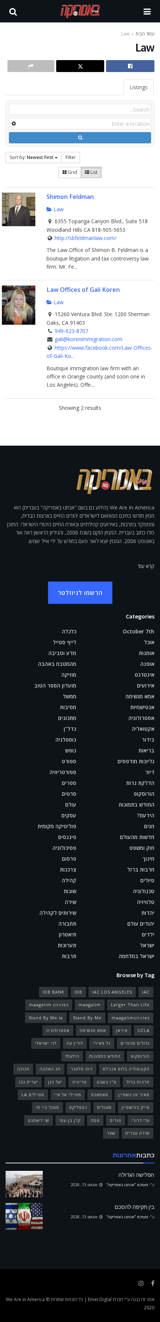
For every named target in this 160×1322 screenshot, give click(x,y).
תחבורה (67, 923)
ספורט (69, 761)
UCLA (144, 1030)
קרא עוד (146, 566)
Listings (138, 87)
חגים (149, 826)
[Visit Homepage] (80, 11)
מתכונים (67, 717)
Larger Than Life (130, 1004)
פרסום (69, 858)
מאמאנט (99, 1094)
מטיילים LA (33, 1094)
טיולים (147, 880)
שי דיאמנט (38, 1120)
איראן (122, 1030)
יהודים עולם (140, 923)
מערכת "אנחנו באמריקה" (127, 1184)
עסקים (68, 815)
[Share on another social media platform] (30, 66)
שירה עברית (137, 1133)
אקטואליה (143, 728)
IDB (78, 992)
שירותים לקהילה (57, 912)
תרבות (69, 956)
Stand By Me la (46, 1017)
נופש (70, 750)
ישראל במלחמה (136, 956)
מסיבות (68, 707)
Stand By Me (87, 1017)
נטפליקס (78, 1107)
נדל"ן (70, 728)
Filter (70, 157)
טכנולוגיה (143, 891)
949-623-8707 (71, 330)
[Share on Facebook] (130, 66)
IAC (146, 992)
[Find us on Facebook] (152, 1283)
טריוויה (79, 1082)
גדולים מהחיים (135, 1043)
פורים (115, 1120)
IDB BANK (53, 992)
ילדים (148, 934)
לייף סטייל (64, 642)
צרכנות (68, 869)
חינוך (148, 858)
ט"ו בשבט (106, 1082)
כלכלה (69, 631)
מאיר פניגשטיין (134, 1094)
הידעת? (145, 815)
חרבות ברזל (140, 869)
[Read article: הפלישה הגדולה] (24, 1184)
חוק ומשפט (141, 847)
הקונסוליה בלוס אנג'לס (126, 1069)
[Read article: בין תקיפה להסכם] (24, 1216)
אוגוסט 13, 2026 (85, 1184)
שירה (70, 901)
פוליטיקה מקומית (57, 826)
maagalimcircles (131, 1017)
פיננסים (67, 837)
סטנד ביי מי (47, 1107)
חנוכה (23, 1069)
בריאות (146, 750)
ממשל (69, 696)
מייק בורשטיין (136, 1107)
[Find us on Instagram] (141, 1283)
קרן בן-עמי (70, 1120)
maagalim (90, 1004)
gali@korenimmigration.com (88, 339)
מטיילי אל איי (67, 1094)
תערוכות (67, 945)
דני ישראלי (46, 1043)
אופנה (147, 663)
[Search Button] (13, 11)
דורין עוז (75, 1043)
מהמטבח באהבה (57, 663)
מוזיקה (68, 674)
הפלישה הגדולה (136, 1174)
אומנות (146, 653)
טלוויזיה (145, 901)
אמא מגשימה (139, 696)
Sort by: (32, 157)
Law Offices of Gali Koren (83, 290)
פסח (95, 1120)
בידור (148, 739)
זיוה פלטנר (82, 1069)
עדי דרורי (140, 1120)
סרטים (69, 793)
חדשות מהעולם (137, 837)
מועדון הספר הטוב (55, 685)
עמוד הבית (144, 34)
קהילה (69, 880)
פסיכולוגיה (64, 847)
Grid (72, 172)
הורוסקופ (144, 793)
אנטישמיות (142, 707)
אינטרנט (144, 674)
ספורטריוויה (62, 772)
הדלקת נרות (140, 782)
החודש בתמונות (136, 804)
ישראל (147, 945)
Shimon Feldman (70, 197)
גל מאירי (102, 1043)
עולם (70, 804)
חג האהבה (50, 1069)
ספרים (69, 782)
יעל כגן (55, 1082)
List (93, 172)
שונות (70, 891)
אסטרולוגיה (141, 717)
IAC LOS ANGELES (112, 992)
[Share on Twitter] (80, 66)
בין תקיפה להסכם (134, 1206)
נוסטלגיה (65, 739)
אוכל (149, 642)
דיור (149, 772)
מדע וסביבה (62, 653)
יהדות (147, 912)
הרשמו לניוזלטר (80, 593)
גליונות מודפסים (136, 761)
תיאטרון (67, 934)
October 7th (138, 631)
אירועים (145, 685)
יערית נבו (28, 1082)
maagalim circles (48, 1004)
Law (125, 34)
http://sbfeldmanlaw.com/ (85, 237)
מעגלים (104, 1107)
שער (111, 1133)
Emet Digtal (100, 1299)
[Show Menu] (147, 11)
